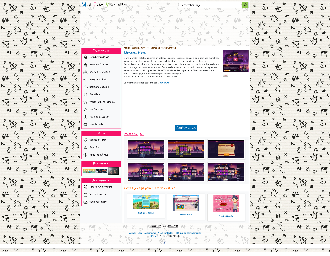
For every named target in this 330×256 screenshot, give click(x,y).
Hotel (165, 226)
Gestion (156, 226)
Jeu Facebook (96, 109)
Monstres (173, 225)
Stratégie (94, 94)
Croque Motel (186, 214)
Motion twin (164, 82)
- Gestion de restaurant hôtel (162, 48)
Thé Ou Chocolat (226, 216)
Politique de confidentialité (188, 232)
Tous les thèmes (98, 155)
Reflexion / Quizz (99, 87)
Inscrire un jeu (97, 194)
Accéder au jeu (186, 128)
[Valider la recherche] (245, 5)
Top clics (94, 147)
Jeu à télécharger (99, 117)
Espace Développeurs (100, 187)
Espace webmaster (147, 232)
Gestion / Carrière (99, 72)
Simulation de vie (99, 57)
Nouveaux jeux (97, 140)
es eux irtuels (103, 5)
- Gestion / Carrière (139, 48)
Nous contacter (98, 202)
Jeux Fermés (96, 124)
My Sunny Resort (146, 213)
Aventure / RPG (97, 79)
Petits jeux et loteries (102, 102)
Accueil (127, 48)
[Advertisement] (165, 28)
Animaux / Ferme (98, 64)
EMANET (154, 236)
